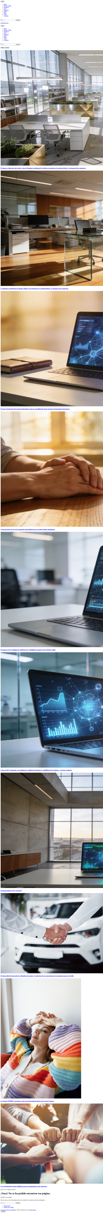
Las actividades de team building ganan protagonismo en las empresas (24, 1186)
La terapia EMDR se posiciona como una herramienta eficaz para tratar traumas (27, 1101)
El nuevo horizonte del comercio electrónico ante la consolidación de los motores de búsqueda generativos (35, 409)
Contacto (6, 15)
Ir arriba (3, 1211)
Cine (5, 8)
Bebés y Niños (7, 5)
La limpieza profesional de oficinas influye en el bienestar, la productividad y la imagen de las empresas (34, 288)
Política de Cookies (9, 1207)
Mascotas (6, 10)
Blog (5, 13)
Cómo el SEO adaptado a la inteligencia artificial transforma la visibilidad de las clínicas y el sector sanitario (36, 770)
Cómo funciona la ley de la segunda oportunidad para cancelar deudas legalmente (28, 529)
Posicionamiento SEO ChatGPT (11, 891)
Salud (5, 11)
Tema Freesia (32, 1210)
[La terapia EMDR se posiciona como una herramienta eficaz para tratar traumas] (41, 1098)
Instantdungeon (4, 23)
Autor (5, 14)
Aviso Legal (7, 1205)
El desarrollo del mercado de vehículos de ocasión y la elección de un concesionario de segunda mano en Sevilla (37, 976)
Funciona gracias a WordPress (8, 1210)
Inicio (5, 4)
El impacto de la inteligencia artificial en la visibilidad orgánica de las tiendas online (28, 650)
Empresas (6, 7)
